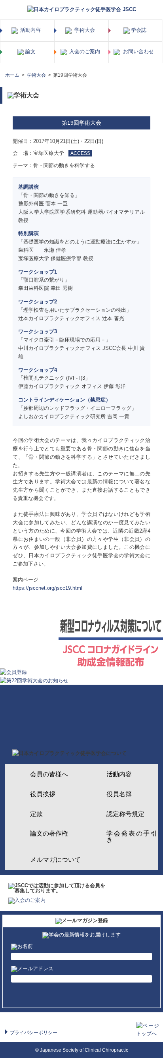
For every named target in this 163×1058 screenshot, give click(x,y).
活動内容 (119, 774)
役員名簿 (119, 794)
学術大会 (36, 74)
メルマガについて (55, 859)
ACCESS (80, 153)
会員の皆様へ (49, 774)
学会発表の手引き (131, 836)
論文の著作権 (49, 833)
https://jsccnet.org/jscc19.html (47, 588)
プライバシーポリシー (33, 1032)
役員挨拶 (42, 794)
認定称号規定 (125, 814)
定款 (36, 814)
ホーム (12, 74)
